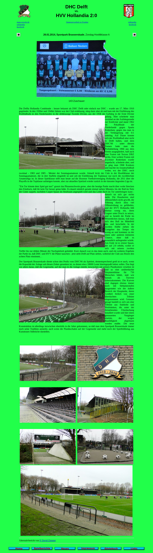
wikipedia (21, 24)
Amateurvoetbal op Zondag (77, 22)
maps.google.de (23, 22)
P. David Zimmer (48, 540)
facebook (20, 27)
